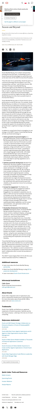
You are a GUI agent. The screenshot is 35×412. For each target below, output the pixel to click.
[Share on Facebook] (3, 49)
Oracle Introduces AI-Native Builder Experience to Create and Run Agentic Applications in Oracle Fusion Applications (17, 347)
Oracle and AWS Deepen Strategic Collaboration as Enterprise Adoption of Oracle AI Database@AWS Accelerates (16, 325)
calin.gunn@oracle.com (8, 287)
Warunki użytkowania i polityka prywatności (21, 394)
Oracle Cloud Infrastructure (21, 273)
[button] (3, 3)
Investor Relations (7, 381)
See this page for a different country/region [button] (15, 22)
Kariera (19, 397)
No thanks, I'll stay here (10, 18)
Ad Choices (14, 397)
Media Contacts (6, 375)
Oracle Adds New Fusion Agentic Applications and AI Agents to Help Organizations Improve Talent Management (16, 333)
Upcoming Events (7, 378)
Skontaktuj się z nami (19, 402)
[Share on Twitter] (7, 49)
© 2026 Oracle (5, 394)
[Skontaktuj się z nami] (32, 3)
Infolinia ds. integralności (7, 402)
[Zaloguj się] (29, 3)
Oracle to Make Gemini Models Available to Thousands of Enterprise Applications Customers (17, 340)
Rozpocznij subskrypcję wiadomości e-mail (11, 399)
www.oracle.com (16, 301)
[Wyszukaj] (22, 3)
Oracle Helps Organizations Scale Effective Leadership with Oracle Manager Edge (17, 355)
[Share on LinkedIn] (10, 49)
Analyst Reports (6, 384)
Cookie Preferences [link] (6, 397)
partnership (7, 267)
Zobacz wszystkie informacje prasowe (10, 362)
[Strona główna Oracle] (6, 3)
